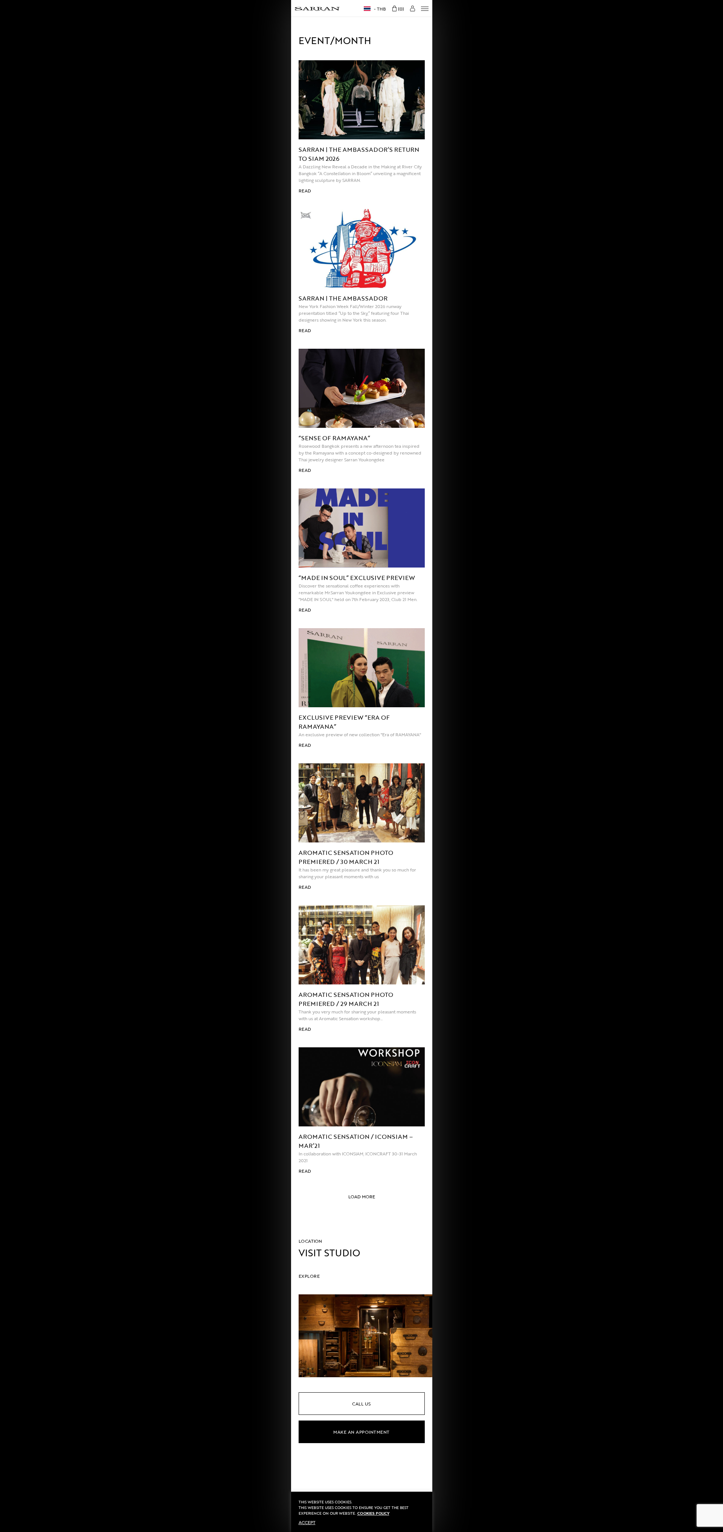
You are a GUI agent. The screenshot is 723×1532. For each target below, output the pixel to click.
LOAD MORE (361, 1196)
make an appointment (361, 1431)
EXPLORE (309, 1276)
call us (361, 1403)
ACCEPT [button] (307, 1522)
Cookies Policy (373, 1513)
